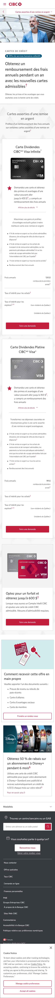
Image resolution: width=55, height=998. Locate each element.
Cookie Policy (36, 964)
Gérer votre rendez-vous (28, 853)
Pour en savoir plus (15, 792)
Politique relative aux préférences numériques (23, 930)
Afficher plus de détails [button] (26, 207)
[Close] (50, 947)
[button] (3, 11)
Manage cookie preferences (27, 983)
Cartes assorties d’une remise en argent (32, 12)
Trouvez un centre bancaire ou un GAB (30, 818)
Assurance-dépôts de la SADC (14, 943)
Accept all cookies (27, 991)
